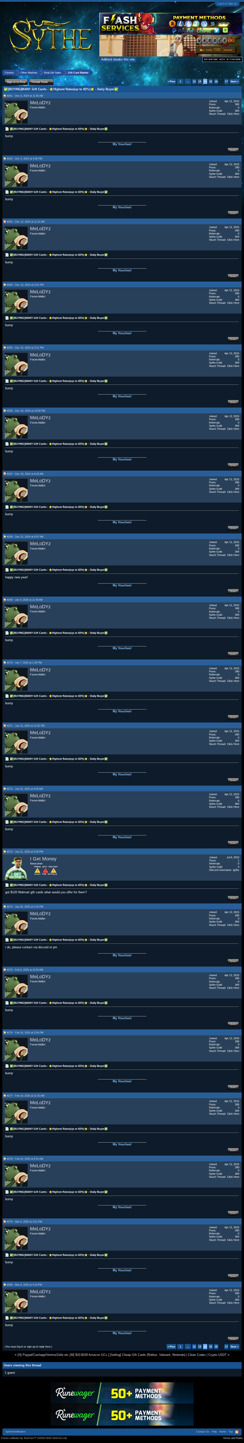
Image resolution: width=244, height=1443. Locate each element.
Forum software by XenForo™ (34, 1438)
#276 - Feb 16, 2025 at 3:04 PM (25, 1032)
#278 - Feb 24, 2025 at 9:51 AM (25, 1158)
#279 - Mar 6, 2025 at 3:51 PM (24, 1221)
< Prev (171, 81)
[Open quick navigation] (238, 72)
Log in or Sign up (227, 3)
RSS (237, 1432)
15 (210, 81)
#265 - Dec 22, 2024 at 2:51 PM (25, 347)
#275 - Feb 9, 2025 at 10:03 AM (25, 969)
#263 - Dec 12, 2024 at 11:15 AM (26, 221)
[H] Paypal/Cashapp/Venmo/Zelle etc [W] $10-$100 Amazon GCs (62, 1355)
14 (205, 81)
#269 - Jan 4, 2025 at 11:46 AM (25, 599)
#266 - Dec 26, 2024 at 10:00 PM (26, 410)
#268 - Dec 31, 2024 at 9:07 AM (25, 536)
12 (194, 81)
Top (231, 1431)
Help (214, 1431)
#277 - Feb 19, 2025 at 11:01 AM (25, 1095)
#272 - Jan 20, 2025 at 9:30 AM (25, 788)
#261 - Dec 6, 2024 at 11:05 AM (25, 95)
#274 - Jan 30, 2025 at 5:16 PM (25, 906)
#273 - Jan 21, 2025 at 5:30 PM (25, 851)
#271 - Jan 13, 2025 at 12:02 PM (26, 725)
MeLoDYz (40, 102)
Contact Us (202, 1431)
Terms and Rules (233, 1438)
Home (222, 1431)
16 (216, 81)
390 (237, 104)
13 (199, 81)
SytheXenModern (15, 1431)
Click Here (233, 113)
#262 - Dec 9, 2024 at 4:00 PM (24, 158)
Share (233, 150)
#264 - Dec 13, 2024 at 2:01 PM (25, 284)
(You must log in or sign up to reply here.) (28, 1346)
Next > (235, 81)
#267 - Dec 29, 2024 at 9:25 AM (25, 473)
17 (226, 81)
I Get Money (43, 858)
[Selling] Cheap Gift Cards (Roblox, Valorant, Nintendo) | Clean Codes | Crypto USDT (168, 1355)
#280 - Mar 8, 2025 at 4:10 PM (24, 1284)
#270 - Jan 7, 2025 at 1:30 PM (24, 662)
